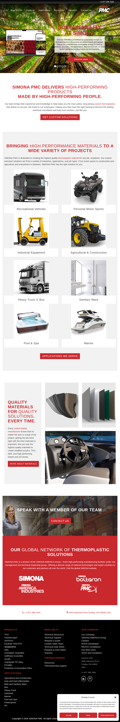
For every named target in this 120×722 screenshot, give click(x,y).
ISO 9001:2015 (88, 650)
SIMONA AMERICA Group (93, 638)
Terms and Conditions (91, 653)
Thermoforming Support (55, 666)
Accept (68, 715)
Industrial (8, 693)
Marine (88, 343)
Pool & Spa (31, 343)
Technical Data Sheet (54, 647)
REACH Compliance (91, 647)
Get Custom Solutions (60, 117)
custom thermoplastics (104, 104)
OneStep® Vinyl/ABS (14, 653)
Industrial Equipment (31, 252)
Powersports (10, 702)
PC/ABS (8, 665)
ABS (6, 650)
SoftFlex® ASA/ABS (13, 656)
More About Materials (23, 464)
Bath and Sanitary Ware (15, 684)
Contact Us (60, 521)
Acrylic (7, 659)
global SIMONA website (85, 568)
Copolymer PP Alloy (13, 662)
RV (5, 705)
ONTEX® (8, 641)
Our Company (88, 634)
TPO (6, 634)
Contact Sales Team (53, 644)
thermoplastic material (68, 158)
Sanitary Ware (88, 299)
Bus (42, 299)
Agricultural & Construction (89, 252)
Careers (85, 641)
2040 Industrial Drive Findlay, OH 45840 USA (89, 612)
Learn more (59, 51)
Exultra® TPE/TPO (13, 644)
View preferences (107, 715)
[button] (115, 697)
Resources (49, 663)
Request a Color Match (55, 650)
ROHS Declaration (90, 644)
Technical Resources (54, 634)
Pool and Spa (10, 699)
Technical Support (52, 638)
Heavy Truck (26, 299)
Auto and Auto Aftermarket (16, 681)
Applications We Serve (60, 356)
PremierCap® (10, 638)
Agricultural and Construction (17, 678)
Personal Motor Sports (89, 209)
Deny (88, 715)
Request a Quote (52, 641)
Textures (48, 653)
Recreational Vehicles (31, 209)
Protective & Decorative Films (18, 668)
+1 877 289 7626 (32, 612)
